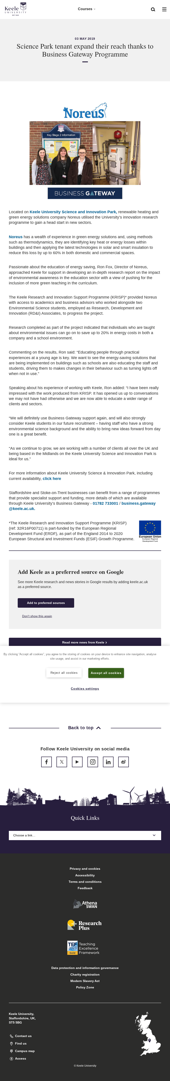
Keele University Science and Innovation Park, (73, 212)
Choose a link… (24, 835)
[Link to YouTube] (77, 762)
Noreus (16, 237)
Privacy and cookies (85, 868)
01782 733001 (105, 503)
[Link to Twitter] (61, 762)
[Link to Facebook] (46, 762)
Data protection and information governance (85, 968)
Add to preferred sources (46, 603)
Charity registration (85, 974)
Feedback (85, 888)
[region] (85, 674)
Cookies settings (85, 688)
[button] (153, 9)
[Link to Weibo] (123, 762)
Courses (85, 9)
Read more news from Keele (83, 642)
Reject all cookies (64, 672)
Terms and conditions (85, 881)
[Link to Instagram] (92, 762)
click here (52, 478)
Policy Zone (85, 987)
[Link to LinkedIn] (108, 762)
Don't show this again (37, 616)
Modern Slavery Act (85, 981)
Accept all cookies (106, 673)
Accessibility (85, 875)
